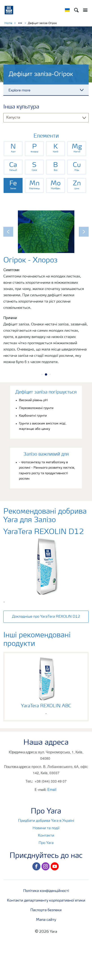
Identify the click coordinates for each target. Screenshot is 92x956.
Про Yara (46, 843)
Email (51, 789)
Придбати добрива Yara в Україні (46, 821)
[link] (13, 148)
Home (8, 23)
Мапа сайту (46, 920)
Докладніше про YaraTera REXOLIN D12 (46, 617)
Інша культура (21, 107)
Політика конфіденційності (46, 891)
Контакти (46, 835)
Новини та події (46, 828)
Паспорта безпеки (46, 910)
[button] (8, 232)
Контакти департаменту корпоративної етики (46, 900)
